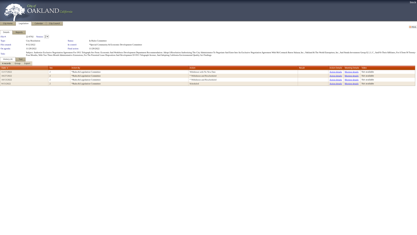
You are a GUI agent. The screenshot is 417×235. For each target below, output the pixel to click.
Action (192, 67)
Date (3, 67)
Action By (76, 67)
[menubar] (16, 63)
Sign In (413, 2)
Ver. (51, 67)
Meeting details (352, 72)
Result (302, 67)
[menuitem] (6, 63)
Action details (336, 72)
